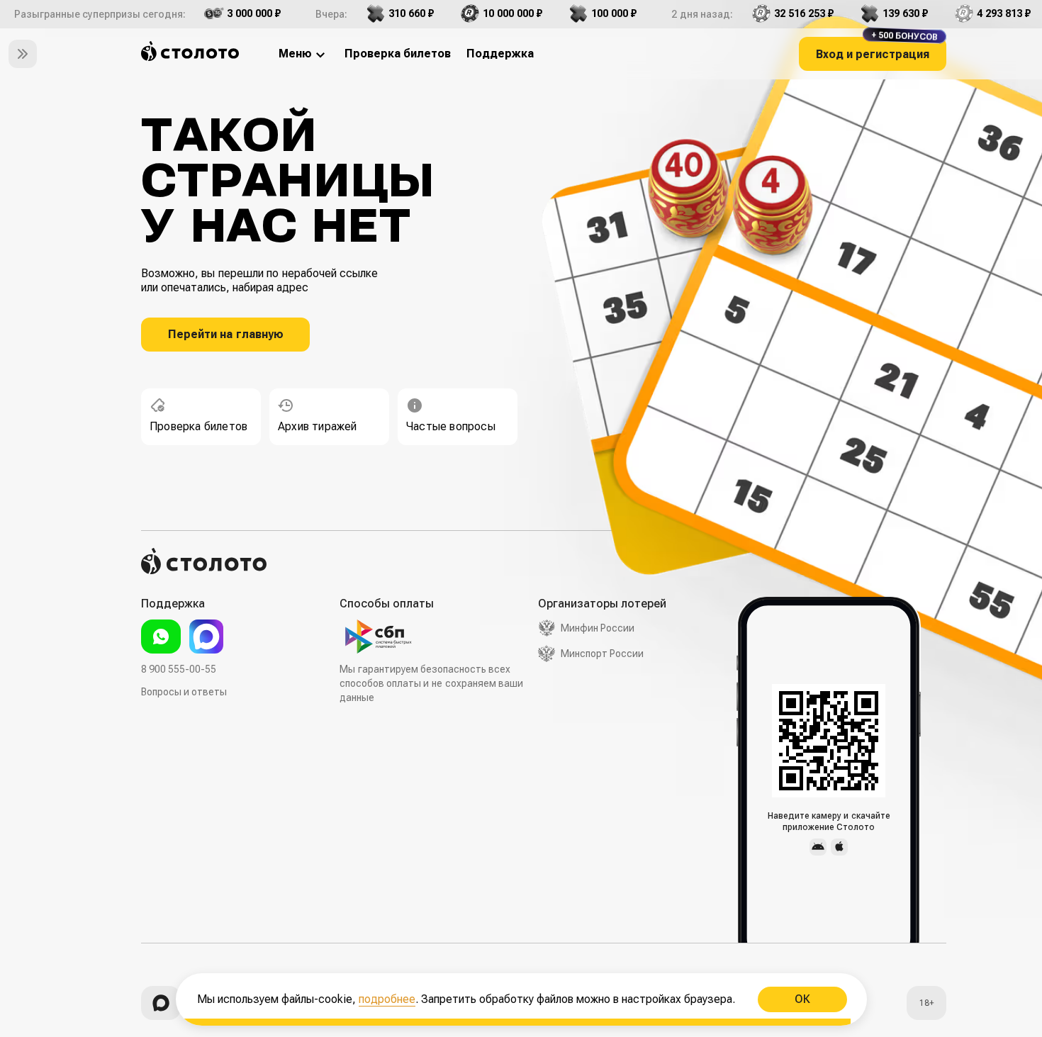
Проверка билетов (198, 426)
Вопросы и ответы (184, 691)
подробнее (387, 999)
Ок (801, 999)
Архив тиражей (317, 426)
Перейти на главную (226, 334)
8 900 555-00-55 (178, 669)
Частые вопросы (450, 426)
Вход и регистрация (877, 49)
